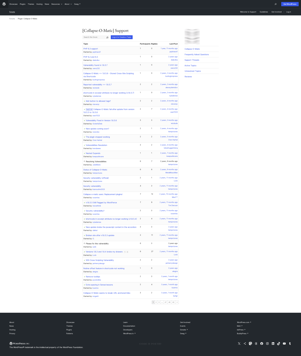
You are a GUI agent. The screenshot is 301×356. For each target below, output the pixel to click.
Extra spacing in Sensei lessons (99, 285)
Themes (69, 326)
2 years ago (173, 57)
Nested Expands (93, 153)
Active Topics (190, 65)
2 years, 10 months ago (168, 194)
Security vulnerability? (95, 211)
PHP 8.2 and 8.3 (90, 57)
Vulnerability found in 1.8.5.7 (95, 65)
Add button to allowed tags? (98, 101)
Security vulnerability (92, 186)
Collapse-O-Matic (192, 49)
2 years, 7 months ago (169, 153)
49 (173, 302)
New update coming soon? (97, 128)
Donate (184, 330)
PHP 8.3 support (90, 49)
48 (169, 302)
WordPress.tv (129, 333)
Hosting (12, 330)
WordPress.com (244, 322)
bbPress (241, 330)
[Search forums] (107, 37)
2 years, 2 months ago (169, 73)
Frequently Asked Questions (197, 54)
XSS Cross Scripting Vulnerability (100, 260)
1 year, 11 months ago (169, 48)
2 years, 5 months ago (169, 137)
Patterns (69, 333)
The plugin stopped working (98, 137)
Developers (127, 330)
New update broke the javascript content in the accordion (111, 227)
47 (165, 302)
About (11, 322)
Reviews (188, 76)
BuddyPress (242, 333)
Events (182, 326)
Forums (12, 12)
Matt (240, 326)
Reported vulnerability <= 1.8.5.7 (97, 84)
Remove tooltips (93, 276)
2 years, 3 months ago (169, 92)
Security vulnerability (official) (96, 178)
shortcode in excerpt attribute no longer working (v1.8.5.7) (108, 93)
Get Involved (185, 322)
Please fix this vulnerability (97, 243)
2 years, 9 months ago (169, 161)
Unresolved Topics (193, 71)
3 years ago (173, 227)
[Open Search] (275, 4)
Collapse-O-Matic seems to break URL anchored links (106, 293)
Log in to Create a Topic (121, 37)
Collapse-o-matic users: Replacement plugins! (102, 194)
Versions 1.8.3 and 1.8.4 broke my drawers (104, 252)
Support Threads (192, 60)
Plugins (69, 330)
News (11, 326)
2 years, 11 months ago (169, 178)
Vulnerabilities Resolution (96, 145)
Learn (125, 322)
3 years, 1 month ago (169, 276)
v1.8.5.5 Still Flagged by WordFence (101, 202)
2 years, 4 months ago (169, 101)
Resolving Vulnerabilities (96, 161)
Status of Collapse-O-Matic (95, 170)
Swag (183, 333)
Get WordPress (289, 4)
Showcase (70, 322)
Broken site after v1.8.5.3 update (100, 235)
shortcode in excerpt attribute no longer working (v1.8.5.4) (111, 219)
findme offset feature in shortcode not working (103, 268)
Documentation (129, 326)
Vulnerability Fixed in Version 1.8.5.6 (101, 120)
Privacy (12, 333)
